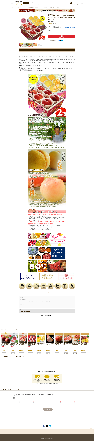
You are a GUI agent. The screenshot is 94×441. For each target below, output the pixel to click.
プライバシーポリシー (56, 435)
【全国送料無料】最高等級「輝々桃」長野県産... (5, 344)
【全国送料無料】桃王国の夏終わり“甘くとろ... (14, 344)
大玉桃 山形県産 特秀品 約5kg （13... (67, 344)
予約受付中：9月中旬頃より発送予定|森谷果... (76, 344)
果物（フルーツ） (20, 7)
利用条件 (38, 435)
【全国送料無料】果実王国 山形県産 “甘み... (23, 344)
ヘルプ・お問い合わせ (65, 435)
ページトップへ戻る (91, 428)
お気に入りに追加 (53, 40)
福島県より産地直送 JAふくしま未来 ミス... (41, 344)
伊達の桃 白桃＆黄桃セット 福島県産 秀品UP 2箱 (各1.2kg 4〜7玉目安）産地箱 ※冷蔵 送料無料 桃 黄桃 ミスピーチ (43, 7)
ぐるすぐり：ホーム (13, 7)
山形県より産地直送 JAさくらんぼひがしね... (85, 344)
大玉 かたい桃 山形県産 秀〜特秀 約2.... (50, 344)
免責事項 (47, 435)
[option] (5, 343)
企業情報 (29, 435)
